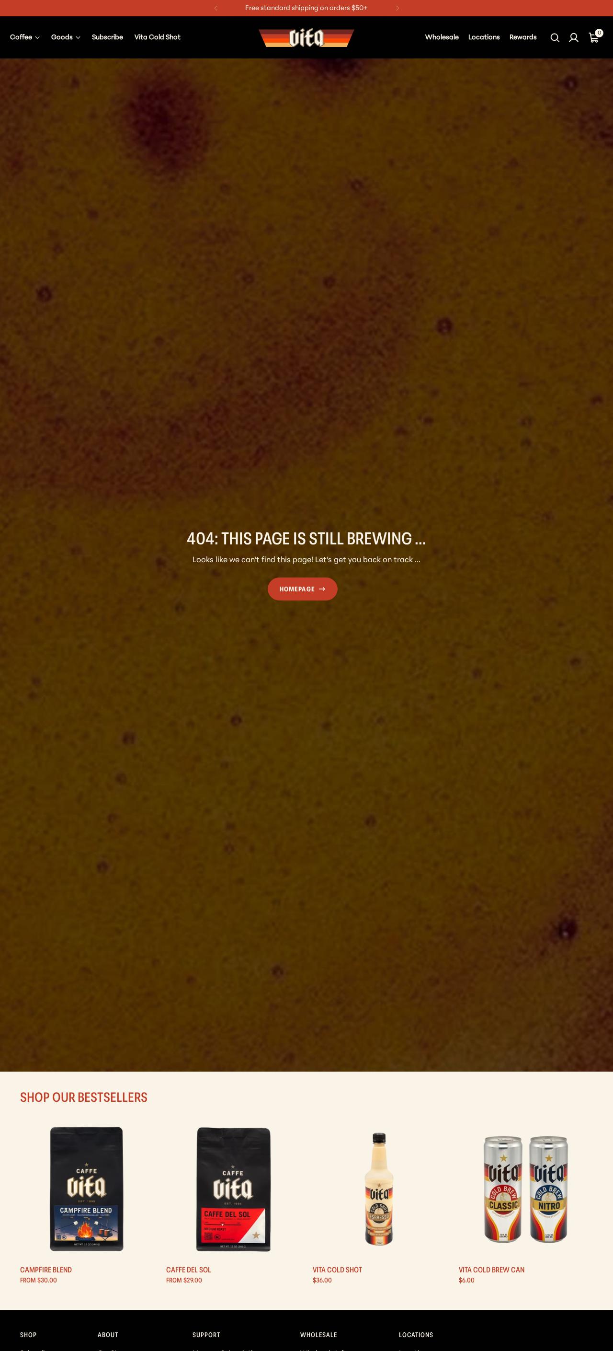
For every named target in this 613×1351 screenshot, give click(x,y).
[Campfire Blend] (87, 1189)
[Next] (397, 8)
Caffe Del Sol (188, 1270)
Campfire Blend (46, 1270)
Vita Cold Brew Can (491, 1270)
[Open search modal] (556, 37)
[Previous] (216, 8)
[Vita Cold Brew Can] (526, 1189)
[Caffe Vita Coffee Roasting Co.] (306, 37)
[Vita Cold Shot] (380, 1189)
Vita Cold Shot (337, 1270)
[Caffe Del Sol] (233, 1189)
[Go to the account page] (573, 37)
